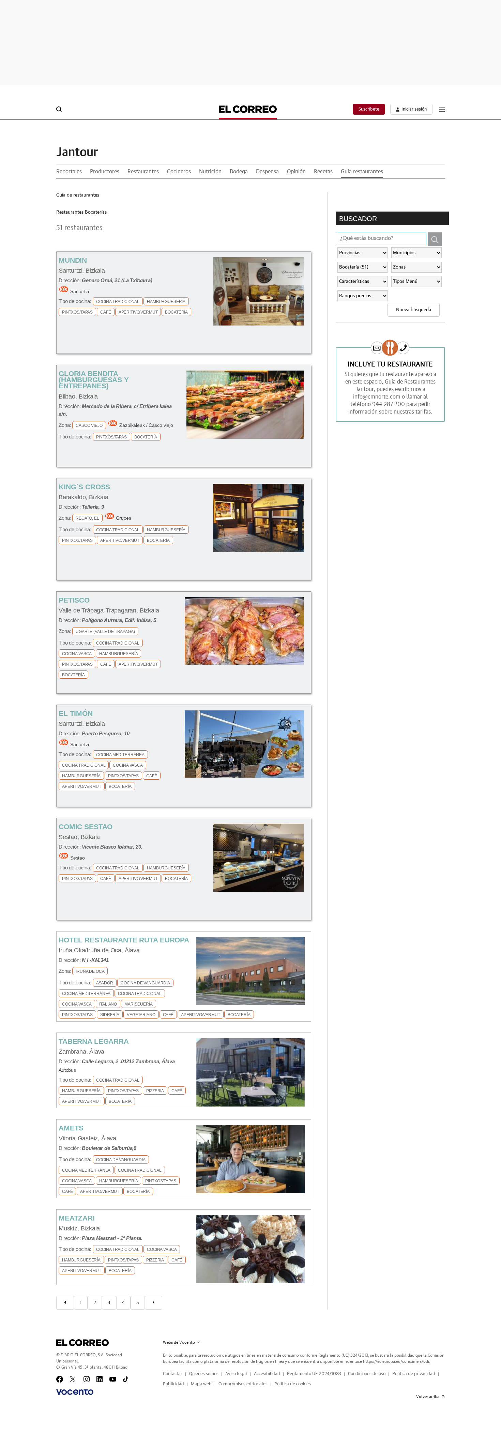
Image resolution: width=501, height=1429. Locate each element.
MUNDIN (73, 260)
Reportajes (69, 171)
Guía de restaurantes (77, 195)
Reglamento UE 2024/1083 (314, 1374)
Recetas (323, 171)
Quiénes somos (203, 1374)
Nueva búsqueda (413, 309)
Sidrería (109, 1014)
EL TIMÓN (76, 713)
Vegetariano (141, 1014)
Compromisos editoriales (243, 1384)
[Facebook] (59, 1379)
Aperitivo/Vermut (138, 312)
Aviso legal (236, 1374)
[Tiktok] (125, 1379)
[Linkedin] (99, 1379)
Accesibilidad (267, 1374)
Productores (104, 171)
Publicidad (173, 1384)
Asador (104, 983)
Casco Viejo (89, 425)
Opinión (296, 171)
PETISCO (74, 600)
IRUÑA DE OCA (90, 971)
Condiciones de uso (366, 1374)
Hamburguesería (166, 301)
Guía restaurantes (362, 171)
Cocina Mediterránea (120, 754)
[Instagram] (87, 1379)
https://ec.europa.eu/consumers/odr (396, 1361)
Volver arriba (427, 1397)
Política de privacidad (413, 1374)
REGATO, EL (87, 518)
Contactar (172, 1374)
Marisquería (138, 1004)
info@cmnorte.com (376, 397)
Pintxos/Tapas (77, 312)
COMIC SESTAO (85, 827)
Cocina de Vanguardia (145, 983)
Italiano (108, 1004)
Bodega (239, 171)
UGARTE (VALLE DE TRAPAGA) (105, 631)
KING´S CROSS (84, 487)
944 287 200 (388, 404)
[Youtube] (112, 1379)
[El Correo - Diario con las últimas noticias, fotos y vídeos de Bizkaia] (247, 109)
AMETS (71, 1128)
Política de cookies (292, 1384)
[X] (73, 1379)
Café (105, 312)
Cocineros (179, 171)
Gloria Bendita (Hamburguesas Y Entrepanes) (94, 380)
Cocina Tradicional (117, 301)
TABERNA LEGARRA (94, 1041)
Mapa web (201, 1384)
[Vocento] (74, 1392)
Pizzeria (155, 1090)
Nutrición (210, 171)
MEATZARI (77, 1218)
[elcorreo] (82, 1342)
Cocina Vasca (77, 653)
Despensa (267, 171)
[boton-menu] (442, 109)
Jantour (77, 152)
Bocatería (176, 312)
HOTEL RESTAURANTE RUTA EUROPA (124, 940)
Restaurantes (143, 171)
